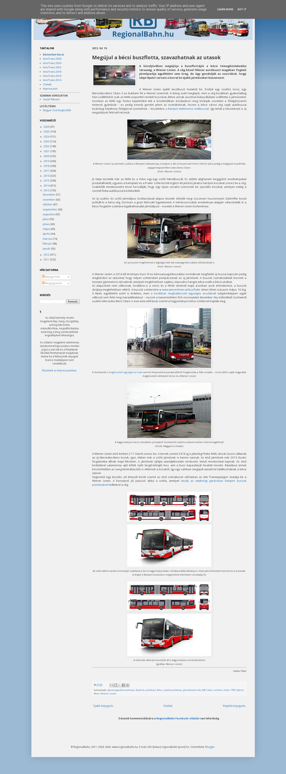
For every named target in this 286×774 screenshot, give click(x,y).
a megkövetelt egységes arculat (124, 372)
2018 (47, 166)
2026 (47, 127)
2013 (47, 190)
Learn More (225, 9)
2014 (47, 185)
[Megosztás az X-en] (119, 685)
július (46, 219)
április (47, 234)
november (49, 199)
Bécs (159, 690)
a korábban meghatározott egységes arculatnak (183, 293)
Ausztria (140, 690)
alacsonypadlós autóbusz (120, 690)
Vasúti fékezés (51, 99)
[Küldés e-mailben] (112, 685)
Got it (241, 9)
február (47, 243)
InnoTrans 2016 (52, 76)
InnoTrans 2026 (52, 59)
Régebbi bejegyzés (234, 706)
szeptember (50, 209)
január (47, 248)
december (49, 194)
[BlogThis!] (115, 685)
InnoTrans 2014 (52, 80)
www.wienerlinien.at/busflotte (181, 289)
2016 (47, 176)
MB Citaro (207, 690)
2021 (47, 151)
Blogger (210, 747)
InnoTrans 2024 (52, 63)
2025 (47, 131)
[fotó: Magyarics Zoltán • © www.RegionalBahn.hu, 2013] (169, 368)
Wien (96, 693)
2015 (47, 180)
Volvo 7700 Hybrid (233, 690)
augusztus (49, 214)
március (48, 239)
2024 (47, 136)
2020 (47, 156)
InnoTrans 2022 (52, 67)
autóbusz (151, 690)
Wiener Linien (108, 693)
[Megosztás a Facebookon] (123, 685)
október (48, 204)
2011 (47, 259)
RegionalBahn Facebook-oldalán (178, 718)
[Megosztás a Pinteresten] (127, 685)
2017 (47, 171)
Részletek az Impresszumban (59, 370)
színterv (218, 690)
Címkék (47, 84)
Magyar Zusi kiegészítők (57, 110)
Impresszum (50, 88)
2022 (47, 146)
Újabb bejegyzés (103, 706)
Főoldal (168, 706)
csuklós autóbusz (172, 690)
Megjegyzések (53, 283)
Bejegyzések (52, 276)
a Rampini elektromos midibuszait (187, 109)
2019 (47, 161)
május (46, 229)
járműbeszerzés (192, 690)
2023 (47, 141)
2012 (47, 254)
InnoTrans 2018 (52, 71)
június (46, 224)
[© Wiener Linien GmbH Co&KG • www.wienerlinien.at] (114, 75)
